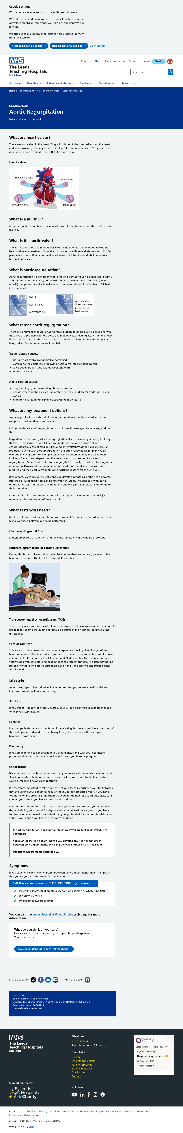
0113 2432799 (80, 1041)
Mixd (31, 1126)
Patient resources (115, 61)
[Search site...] (149, 72)
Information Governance (24, 1115)
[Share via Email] (48, 980)
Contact (145, 61)
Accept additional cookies (27, 45)
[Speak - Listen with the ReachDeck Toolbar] (170, 61)
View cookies (97, 45)
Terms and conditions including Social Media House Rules (97, 1111)
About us (86, 61)
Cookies (55, 1111)
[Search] (170, 72)
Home (17, 83)
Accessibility (29, 1111)
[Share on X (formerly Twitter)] (33, 980)
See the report (145, 1066)
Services (85, 83)
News (98, 61)
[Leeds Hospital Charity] (28, 1093)
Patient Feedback (82, 1068)
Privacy (43, 1111)
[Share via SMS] (55, 980)
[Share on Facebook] (41, 980)
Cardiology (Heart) (18, 105)
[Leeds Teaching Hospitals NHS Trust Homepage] (28, 66)
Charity (159, 61)
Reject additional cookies (67, 45)
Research (127, 83)
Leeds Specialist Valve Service (53, 914)
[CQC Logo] (145, 1043)
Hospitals (32, 83)
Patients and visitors (59, 83)
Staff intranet (142, 1111)
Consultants (105, 83)
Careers (133, 61)
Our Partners (79, 1072)
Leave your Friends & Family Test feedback (42, 948)
